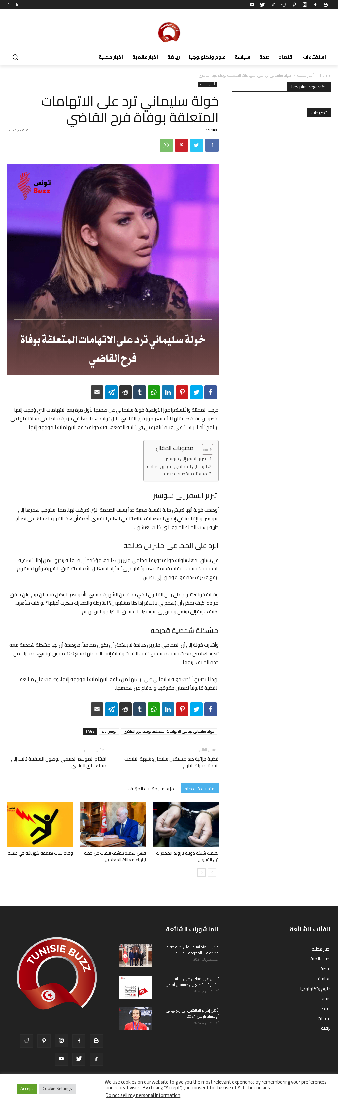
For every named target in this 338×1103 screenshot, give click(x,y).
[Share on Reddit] (125, 392)
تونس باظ (109, 731)
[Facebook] (315, 4)
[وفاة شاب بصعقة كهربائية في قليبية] (40, 824)
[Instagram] (305, 4)
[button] (15, 57)
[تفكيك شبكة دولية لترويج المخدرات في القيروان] (186, 824)
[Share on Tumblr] (139, 392)
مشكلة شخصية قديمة (185, 474)
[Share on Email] (97, 392)
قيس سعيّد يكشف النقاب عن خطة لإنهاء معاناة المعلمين (115, 856)
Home (325, 75)
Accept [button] (26, 1088)
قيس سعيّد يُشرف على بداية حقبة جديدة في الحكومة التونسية (193, 950)
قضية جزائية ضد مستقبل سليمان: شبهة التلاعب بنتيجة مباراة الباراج (171, 762)
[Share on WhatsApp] (154, 392)
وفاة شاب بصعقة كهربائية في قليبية (40, 853)
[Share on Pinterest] (182, 392)
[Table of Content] (207, 449)
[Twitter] (262, 4)
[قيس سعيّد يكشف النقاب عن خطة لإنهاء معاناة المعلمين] (113, 824)
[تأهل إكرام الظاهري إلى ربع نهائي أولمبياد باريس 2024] (135, 1018)
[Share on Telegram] (111, 392)
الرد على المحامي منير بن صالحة (177, 466)
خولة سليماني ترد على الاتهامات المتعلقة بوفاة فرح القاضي (169, 731)
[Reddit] (283, 4)
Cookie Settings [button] (57, 1088)
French (12, 4)
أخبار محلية (305, 75)
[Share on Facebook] (210, 392)
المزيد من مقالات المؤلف (152, 788)
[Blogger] (326, 4)
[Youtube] (252, 4)
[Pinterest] (294, 4)
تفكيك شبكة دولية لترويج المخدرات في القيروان (187, 856)
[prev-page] (212, 872)
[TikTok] (273, 4)
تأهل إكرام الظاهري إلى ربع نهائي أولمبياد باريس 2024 (192, 1013)
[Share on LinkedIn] (168, 392)
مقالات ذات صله (200, 788)
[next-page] (201, 872)
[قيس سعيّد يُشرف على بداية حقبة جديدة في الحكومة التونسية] (135, 955)
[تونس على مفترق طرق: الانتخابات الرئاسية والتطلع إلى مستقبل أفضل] (135, 987)
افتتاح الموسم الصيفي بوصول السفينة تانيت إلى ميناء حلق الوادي (58, 762)
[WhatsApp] (166, 145)
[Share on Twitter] (196, 392)
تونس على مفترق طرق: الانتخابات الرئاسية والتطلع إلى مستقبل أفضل (192, 981)
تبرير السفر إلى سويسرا (185, 459)
